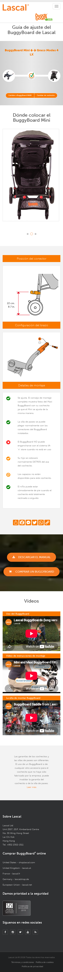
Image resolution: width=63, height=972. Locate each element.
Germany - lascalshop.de (16, 879)
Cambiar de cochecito (46, 95)
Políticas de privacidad (32, 966)
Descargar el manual (34, 557)
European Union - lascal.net (17, 884)
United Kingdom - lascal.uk (17, 868)
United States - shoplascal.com (19, 862)
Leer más (31, 787)
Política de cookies (45, 962)
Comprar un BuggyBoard (34, 571)
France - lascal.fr (11, 873)
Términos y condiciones (22, 962)
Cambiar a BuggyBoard (19, 95)
